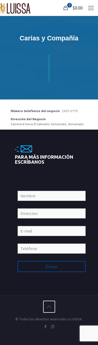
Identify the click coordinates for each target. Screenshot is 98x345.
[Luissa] (15, 7)
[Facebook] (45, 326)
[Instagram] (52, 326)
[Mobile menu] (91, 7)
